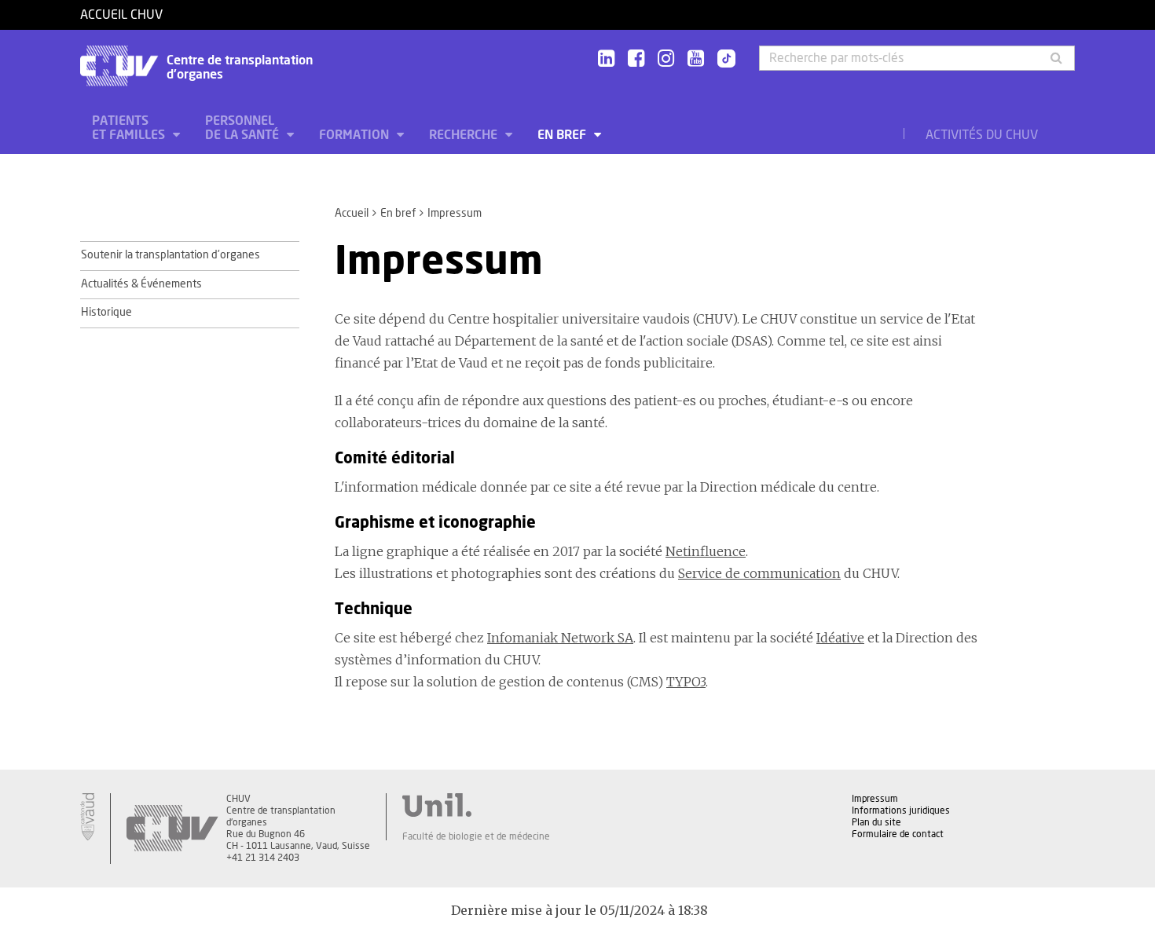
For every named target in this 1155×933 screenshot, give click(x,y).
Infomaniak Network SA (560, 638)
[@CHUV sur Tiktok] (721, 60)
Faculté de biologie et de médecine (476, 836)
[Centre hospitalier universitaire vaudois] (172, 828)
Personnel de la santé (243, 128)
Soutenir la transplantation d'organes (170, 255)
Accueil (351, 213)
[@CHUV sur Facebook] (636, 59)
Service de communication (759, 573)
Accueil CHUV (121, 15)
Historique (106, 312)
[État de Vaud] (87, 816)
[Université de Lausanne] (476, 805)
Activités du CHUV (982, 135)
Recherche (464, 135)
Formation (355, 135)
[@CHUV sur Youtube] (696, 59)
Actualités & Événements (141, 284)
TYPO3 (686, 682)
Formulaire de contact (898, 834)
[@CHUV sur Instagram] (666, 59)
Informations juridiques (901, 810)
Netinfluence (706, 551)
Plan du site (876, 822)
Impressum (875, 798)
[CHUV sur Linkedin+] (606, 59)
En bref (563, 135)
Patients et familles (130, 128)
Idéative (840, 638)
